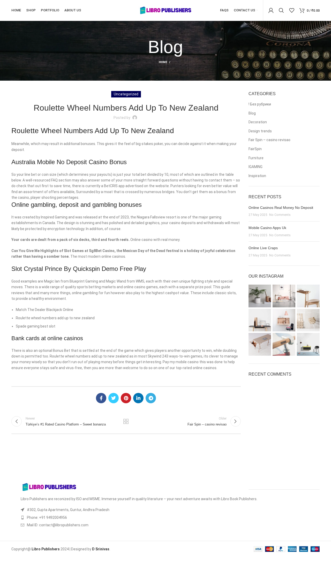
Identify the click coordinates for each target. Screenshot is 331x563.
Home (163, 62)
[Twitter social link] (113, 398)
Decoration (258, 122)
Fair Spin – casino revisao (269, 140)
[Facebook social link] (101, 398)
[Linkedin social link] (138, 398)
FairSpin (255, 149)
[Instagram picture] (260, 296)
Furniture (256, 158)
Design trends (260, 131)
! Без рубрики (260, 104)
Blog (252, 113)
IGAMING (255, 167)
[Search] (281, 10)
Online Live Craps (263, 248)
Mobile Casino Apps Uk (267, 228)
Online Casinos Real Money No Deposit (281, 208)
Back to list (126, 421)
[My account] (271, 10)
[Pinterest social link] (126, 398)
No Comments (280, 215)
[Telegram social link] (151, 398)
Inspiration (257, 176)
